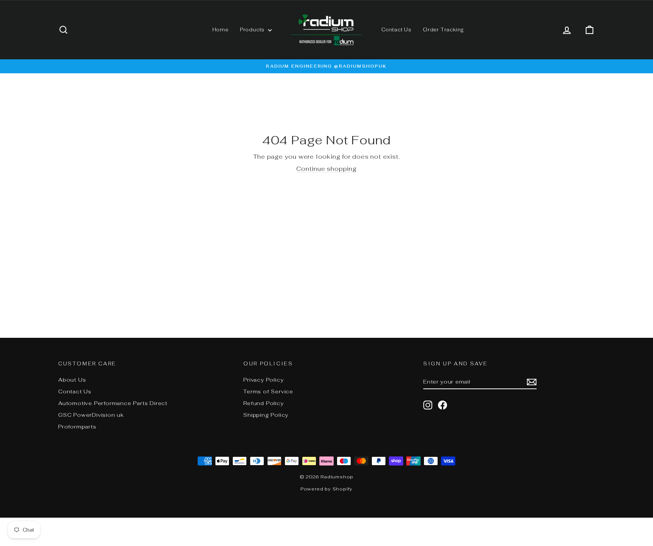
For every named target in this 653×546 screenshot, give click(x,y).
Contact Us (396, 29)
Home (220, 29)
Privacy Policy (263, 379)
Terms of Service (268, 391)
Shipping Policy (265, 414)
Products (253, 29)
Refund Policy (263, 403)
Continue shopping (326, 169)
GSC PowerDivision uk (91, 414)
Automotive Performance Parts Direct (112, 403)
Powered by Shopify (326, 489)
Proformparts (77, 426)
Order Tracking (443, 29)
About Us (72, 379)
